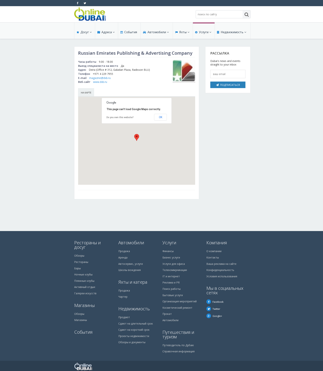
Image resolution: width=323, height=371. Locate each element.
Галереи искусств (85, 293)
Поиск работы (171, 289)
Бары (77, 268)
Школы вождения (129, 270)
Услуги (203, 32)
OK (160, 117)
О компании (214, 251)
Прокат (167, 314)
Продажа (124, 251)
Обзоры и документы (131, 342)
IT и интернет (171, 276)
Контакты (212, 257)
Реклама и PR (171, 282)
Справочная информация (178, 351)
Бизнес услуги (171, 257)
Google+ (217, 316)
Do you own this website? (120, 117)
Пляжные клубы (84, 281)
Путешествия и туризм (178, 334)
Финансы (168, 251)
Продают (124, 317)
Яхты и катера (132, 282)
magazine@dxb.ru (100, 78)
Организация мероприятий (179, 301)
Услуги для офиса (173, 264)
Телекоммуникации (174, 270)
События (130, 32)
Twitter (216, 309)
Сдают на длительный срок (135, 323)
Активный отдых (84, 287)
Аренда (122, 257)
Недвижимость (232, 32)
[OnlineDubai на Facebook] (77, 3)
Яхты (183, 32)
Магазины (84, 305)
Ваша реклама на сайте (221, 264)
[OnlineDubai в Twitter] (85, 3)
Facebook (218, 301)
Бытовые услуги (172, 295)
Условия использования (221, 276)
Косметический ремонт (177, 307)
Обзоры (79, 255)
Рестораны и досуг (87, 244)
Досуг (85, 32)
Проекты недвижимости (133, 336)
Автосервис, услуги (130, 264)
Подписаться (230, 85)
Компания (216, 242)
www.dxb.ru (100, 82)
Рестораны (81, 262)
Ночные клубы (83, 274)
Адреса (106, 32)
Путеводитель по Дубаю (178, 345)
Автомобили (156, 32)
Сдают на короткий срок (134, 329)
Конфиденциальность (220, 270)
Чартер (122, 296)
